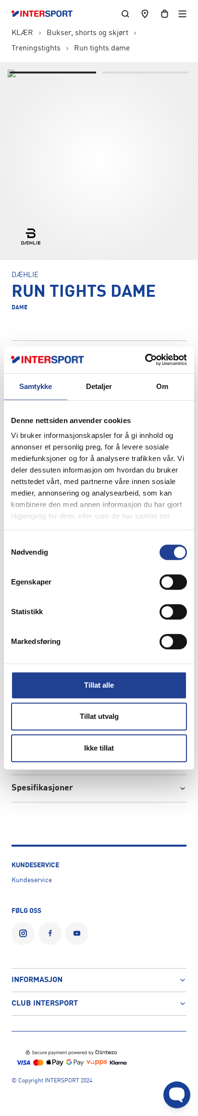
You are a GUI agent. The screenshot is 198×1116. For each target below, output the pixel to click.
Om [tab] (162, 386)
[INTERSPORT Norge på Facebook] (50, 933)
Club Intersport (45, 1003)
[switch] (173, 582)
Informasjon (37, 980)
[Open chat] (176, 1094)
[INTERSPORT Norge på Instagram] (23, 933)
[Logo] (47, 13)
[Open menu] (182, 13)
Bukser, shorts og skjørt (87, 33)
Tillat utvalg (99, 716)
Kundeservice (32, 880)
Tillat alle (99, 685)
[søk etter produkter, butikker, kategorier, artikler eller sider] (125, 14)
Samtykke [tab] (35, 386)
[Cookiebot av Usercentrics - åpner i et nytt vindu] (145, 359)
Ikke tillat (99, 748)
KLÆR (22, 33)
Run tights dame (102, 48)
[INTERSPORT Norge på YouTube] (76, 933)
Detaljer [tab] (99, 386)
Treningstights (36, 48)
